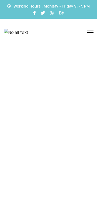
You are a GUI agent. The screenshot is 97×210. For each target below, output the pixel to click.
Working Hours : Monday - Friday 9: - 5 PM (51, 6)
